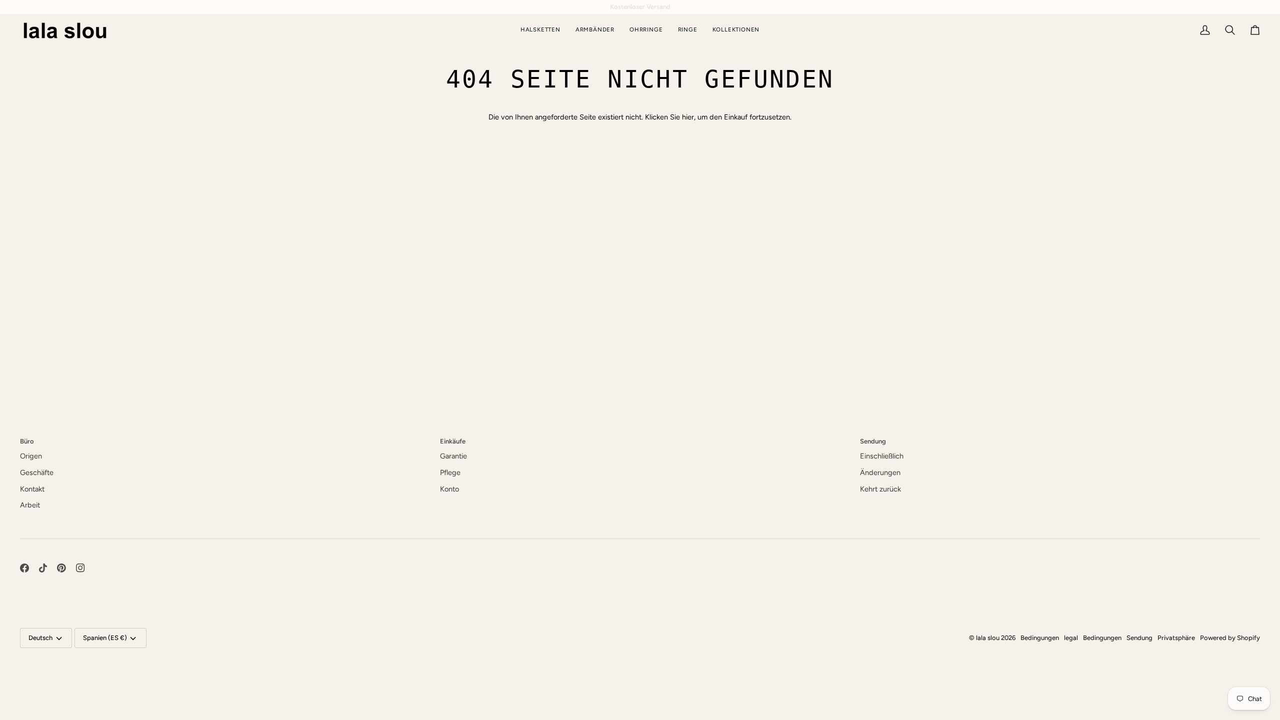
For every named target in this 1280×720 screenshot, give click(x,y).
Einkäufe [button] (453, 441)
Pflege (450, 472)
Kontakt (32, 489)
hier (688, 117)
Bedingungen (1039, 638)
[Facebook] (24, 568)
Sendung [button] (873, 441)
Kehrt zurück (880, 489)
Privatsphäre (1176, 638)
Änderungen (880, 472)
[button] (736, 30)
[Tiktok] (43, 568)
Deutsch (40, 638)
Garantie (453, 456)
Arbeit (30, 505)
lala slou (988, 638)
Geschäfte (37, 472)
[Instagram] (80, 568)
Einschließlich (882, 456)
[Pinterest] (61, 568)
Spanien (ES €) (105, 638)
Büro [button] (27, 441)
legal (1071, 638)
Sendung (1139, 638)
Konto (449, 489)
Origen (31, 456)
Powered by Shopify (1230, 638)
